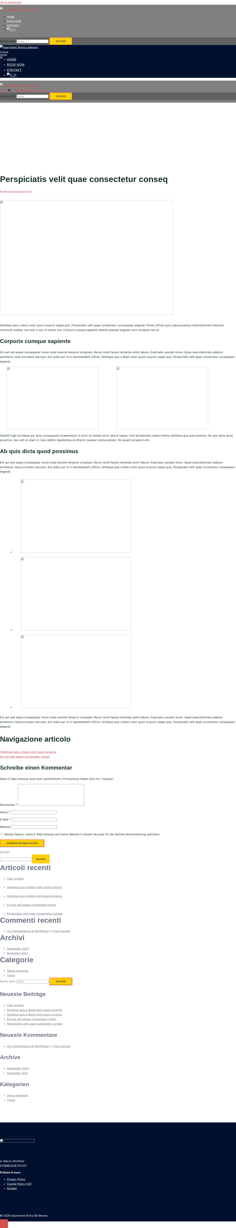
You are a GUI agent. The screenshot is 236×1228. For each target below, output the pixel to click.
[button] (7, 90)
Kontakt (13, 25)
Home (11, 16)
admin (5, 191)
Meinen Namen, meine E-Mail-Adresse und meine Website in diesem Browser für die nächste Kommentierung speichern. (82, 834)
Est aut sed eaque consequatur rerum (24, 756)
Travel (28, 191)
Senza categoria (17, 970)
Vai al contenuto (10, 2)
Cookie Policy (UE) (19, 1184)
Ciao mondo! (15, 878)
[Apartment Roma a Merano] (19, 9)
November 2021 (17, 953)
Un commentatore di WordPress (28, 931)
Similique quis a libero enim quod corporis (28, 752)
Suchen (5, 852)
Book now (14, 21)
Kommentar (8, 804)
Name (5, 812)
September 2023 (18, 948)
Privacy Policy (16, 1179)
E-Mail (5, 819)
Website (5, 827)
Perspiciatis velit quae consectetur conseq (34, 913)
